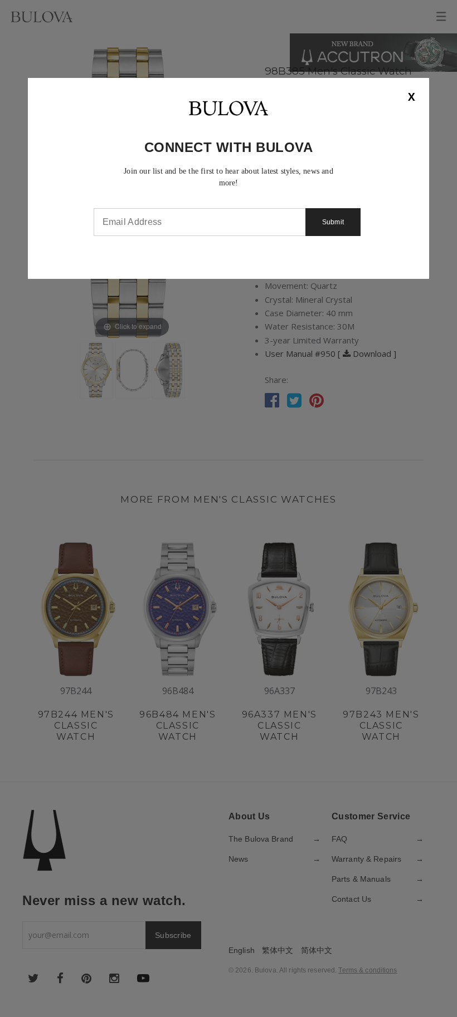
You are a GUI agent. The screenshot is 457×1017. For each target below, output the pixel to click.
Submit (333, 222)
